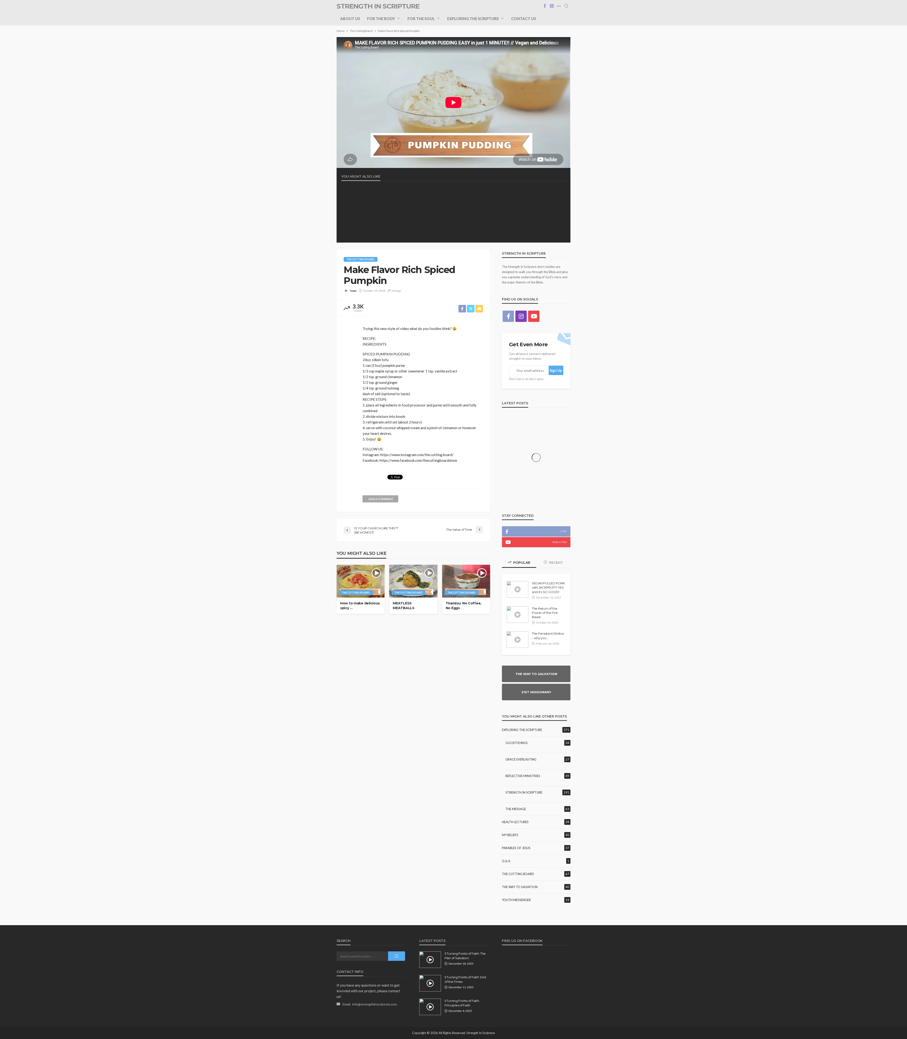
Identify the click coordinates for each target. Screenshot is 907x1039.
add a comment (381, 499)
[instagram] (551, 6)
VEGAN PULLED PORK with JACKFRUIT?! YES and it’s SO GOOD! (548, 587)
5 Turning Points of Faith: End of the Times (465, 979)
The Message (515, 809)
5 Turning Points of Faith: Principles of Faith (462, 1003)
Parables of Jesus (516, 848)
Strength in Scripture (523, 792)
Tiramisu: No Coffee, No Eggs (463, 605)
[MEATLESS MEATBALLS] (413, 581)
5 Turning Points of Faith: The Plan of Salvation (465, 956)
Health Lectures (515, 822)
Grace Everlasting (520, 759)
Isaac (353, 290)
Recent (555, 562)
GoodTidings (516, 743)
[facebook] (544, 6)
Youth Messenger (516, 900)
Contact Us (523, 18)
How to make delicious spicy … (360, 605)
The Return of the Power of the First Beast (545, 613)
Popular (521, 562)
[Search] (566, 6)
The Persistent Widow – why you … (548, 636)
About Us (350, 18)
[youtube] (533, 316)
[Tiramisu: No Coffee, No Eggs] (466, 581)
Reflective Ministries (522, 776)
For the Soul (421, 18)
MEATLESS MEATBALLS (403, 605)
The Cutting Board (361, 259)
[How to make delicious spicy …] (361, 581)
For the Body (381, 18)
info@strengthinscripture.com (374, 1004)
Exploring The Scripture (473, 18)
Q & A (506, 861)
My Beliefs (510, 835)
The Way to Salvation (520, 887)
